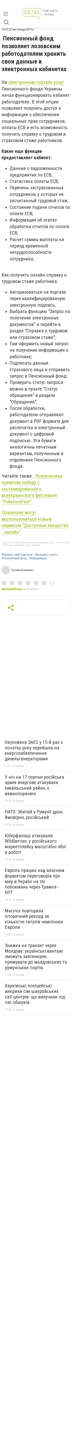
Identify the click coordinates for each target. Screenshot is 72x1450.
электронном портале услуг (36, 82)
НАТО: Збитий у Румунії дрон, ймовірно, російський (34, 814)
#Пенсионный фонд (14, 558)
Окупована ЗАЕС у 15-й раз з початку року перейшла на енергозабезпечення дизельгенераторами (34, 750)
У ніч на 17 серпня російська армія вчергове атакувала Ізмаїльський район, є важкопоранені (34, 785)
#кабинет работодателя (17, 555)
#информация (38, 558)
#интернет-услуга (46, 555)
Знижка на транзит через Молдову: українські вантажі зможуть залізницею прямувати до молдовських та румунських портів (36, 956)
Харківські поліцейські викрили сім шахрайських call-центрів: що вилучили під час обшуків (35, 994)
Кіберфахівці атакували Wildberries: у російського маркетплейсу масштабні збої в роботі (35, 844)
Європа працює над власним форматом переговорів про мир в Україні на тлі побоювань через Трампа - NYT (34, 881)
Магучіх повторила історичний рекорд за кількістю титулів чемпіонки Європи (34, 919)
